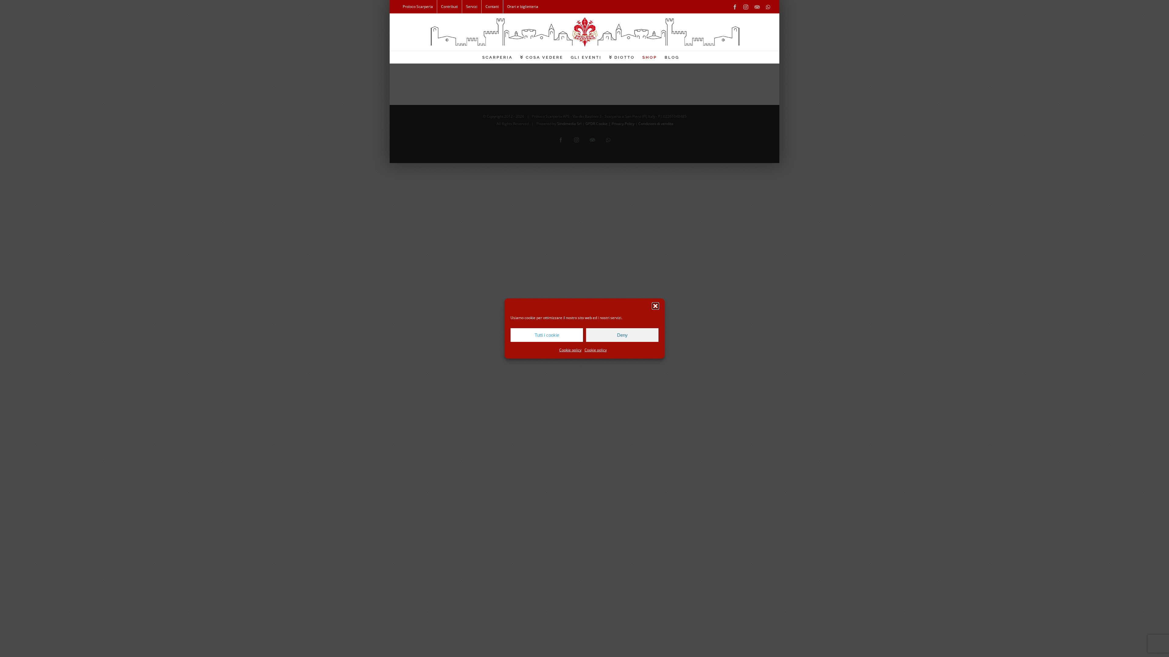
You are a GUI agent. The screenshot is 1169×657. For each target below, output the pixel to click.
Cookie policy (570, 350)
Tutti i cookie (547, 335)
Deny (622, 335)
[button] (655, 306)
